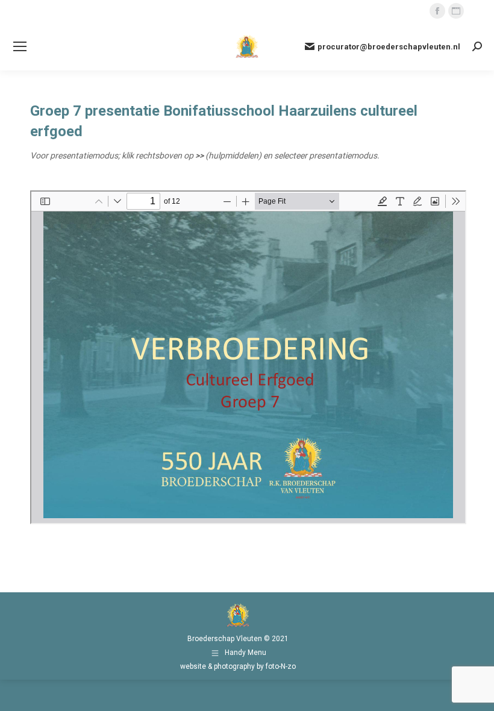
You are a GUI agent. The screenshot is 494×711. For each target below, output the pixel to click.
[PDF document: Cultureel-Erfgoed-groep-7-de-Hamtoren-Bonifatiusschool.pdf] (248, 357)
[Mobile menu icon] (20, 46)
